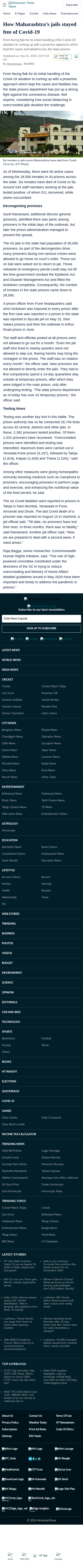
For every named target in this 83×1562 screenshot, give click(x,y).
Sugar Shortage (51, 1169)
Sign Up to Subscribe (41, 644)
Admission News (12, 866)
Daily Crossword (51, 1136)
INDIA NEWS (10, 688)
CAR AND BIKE (11, 1031)
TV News (47, 826)
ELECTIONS (9, 1100)
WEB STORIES (10, 933)
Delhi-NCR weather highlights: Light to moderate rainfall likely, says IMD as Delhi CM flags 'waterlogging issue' (60, 1395)
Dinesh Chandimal (13, 732)
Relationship (9, 916)
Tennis (45, 1064)
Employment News (53, 872)
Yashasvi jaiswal (51, 1190)
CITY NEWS (9, 742)
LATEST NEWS (11, 669)
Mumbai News (10, 782)
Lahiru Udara (49, 732)
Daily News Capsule (15, 634)
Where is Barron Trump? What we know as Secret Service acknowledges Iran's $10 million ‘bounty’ (58, 1303)
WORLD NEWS (11, 679)
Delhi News (9, 762)
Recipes (46, 909)
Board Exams (49, 866)
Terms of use (64, 1435)
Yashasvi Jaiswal (11, 725)
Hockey (6, 1064)
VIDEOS (7, 972)
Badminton (8, 1057)
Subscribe (72, 4)
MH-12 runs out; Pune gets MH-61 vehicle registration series (20, 1301)
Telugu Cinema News (14, 826)
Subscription (9, 1448)
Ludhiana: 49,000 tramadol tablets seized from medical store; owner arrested (60, 1361)
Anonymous (14, 63)
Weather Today (38, 1441)
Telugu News (9, 1253)
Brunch (46, 896)
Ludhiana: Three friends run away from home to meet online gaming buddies (18, 1342)
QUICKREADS (10, 1110)
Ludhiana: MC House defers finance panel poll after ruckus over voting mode (58, 1321)
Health (6, 909)
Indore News (9, 769)
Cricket (34, 13)
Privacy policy (10, 1441)
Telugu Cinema (50, 1240)
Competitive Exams (13, 872)
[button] (4, 5)
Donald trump (10, 1176)
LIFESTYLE (8, 889)
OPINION (8, 1011)
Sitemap (7, 1455)
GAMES (6, 1130)
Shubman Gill (49, 712)
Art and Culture (11, 896)
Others (6, 1071)
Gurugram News (51, 762)
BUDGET (7, 982)
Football (46, 1057)
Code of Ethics (65, 1448)
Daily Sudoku (10, 1136)
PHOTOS (7, 962)
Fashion (6, 902)
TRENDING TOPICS (14, 1220)
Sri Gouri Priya (10, 1203)
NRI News (8, 1260)
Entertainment (69, 13)
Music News (9, 819)
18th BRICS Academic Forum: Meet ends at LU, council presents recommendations (19, 1363)
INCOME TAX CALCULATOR (19, 1153)
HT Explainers (50, 1260)
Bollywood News (12, 812)
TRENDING (9, 942)
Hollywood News (52, 812)
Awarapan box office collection (60, 1196)
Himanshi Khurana (53, 1183)
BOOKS (6, 1080)
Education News (51, 879)
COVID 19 (8, 1120)
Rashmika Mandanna (14, 1190)
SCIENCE (7, 1001)
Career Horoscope (52, 1203)
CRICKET (7, 698)
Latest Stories (14, 1273)
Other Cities (49, 796)
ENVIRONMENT (12, 991)
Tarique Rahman (51, 1176)
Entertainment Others (54, 833)
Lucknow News (51, 776)
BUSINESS (8, 952)
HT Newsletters (65, 1441)
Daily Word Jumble (13, 1143)
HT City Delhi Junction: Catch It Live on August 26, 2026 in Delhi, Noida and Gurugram (20, 1284)
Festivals (47, 902)
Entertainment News (14, 1247)
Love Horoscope (11, 1210)
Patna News (9, 789)
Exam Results (10, 879)
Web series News (12, 833)
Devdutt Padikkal (12, 719)
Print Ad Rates (37, 1448)
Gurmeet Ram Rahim (14, 1183)
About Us (7, 1435)
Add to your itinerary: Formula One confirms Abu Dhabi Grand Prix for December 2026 (59, 1284)
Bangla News (49, 1247)
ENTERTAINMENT (13, 806)
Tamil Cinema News (53, 819)
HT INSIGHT (9, 1090)
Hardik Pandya (50, 719)
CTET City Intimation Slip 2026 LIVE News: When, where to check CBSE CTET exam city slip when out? (20, 1395)
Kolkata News (10, 776)
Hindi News (48, 1253)
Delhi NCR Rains (12, 1169)
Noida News (49, 782)
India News (49, 13)
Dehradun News (51, 755)
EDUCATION (10, 859)
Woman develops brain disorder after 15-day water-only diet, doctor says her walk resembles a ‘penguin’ (60, 1343)
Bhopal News (49, 749)
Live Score (8, 712)
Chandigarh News (12, 755)
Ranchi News (10, 796)
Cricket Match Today (54, 705)
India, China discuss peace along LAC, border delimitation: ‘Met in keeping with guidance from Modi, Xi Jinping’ (20, 1322)
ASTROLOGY (10, 842)
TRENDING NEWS (13, 1163)
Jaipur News (49, 769)
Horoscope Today (52, 1210)
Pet (4, 923)
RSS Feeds (35, 1455)
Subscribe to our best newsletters (41, 625)
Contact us (35, 1435)
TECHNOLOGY (11, 1041)
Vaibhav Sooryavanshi (15, 1196)
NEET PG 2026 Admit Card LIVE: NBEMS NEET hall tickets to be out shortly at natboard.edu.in (20, 1415)
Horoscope (8, 849)
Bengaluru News (11, 749)
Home (6, 13)
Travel (45, 916)
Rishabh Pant (49, 725)
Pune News (48, 789)
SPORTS (7, 1050)
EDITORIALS (9, 1021)
